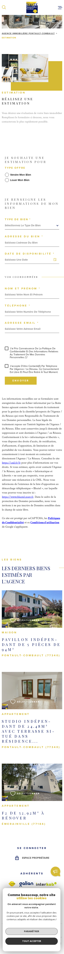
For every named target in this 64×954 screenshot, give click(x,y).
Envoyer (20, 381)
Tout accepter (31, 941)
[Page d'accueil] (32, 7)
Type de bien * (18, 219)
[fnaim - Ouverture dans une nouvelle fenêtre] (12, 884)
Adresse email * (22, 323)
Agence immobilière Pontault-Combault (28, 33)
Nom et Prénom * (23, 288)
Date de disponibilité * (30, 253)
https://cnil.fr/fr (11, 463)
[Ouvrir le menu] (60, 7)
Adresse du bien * (24, 236)
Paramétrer (31, 931)
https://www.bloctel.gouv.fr (17, 497)
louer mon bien (20, 180)
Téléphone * (18, 305)
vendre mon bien (20, 174)
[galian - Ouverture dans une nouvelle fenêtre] (26, 884)
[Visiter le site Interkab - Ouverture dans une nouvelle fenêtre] (46, 884)
